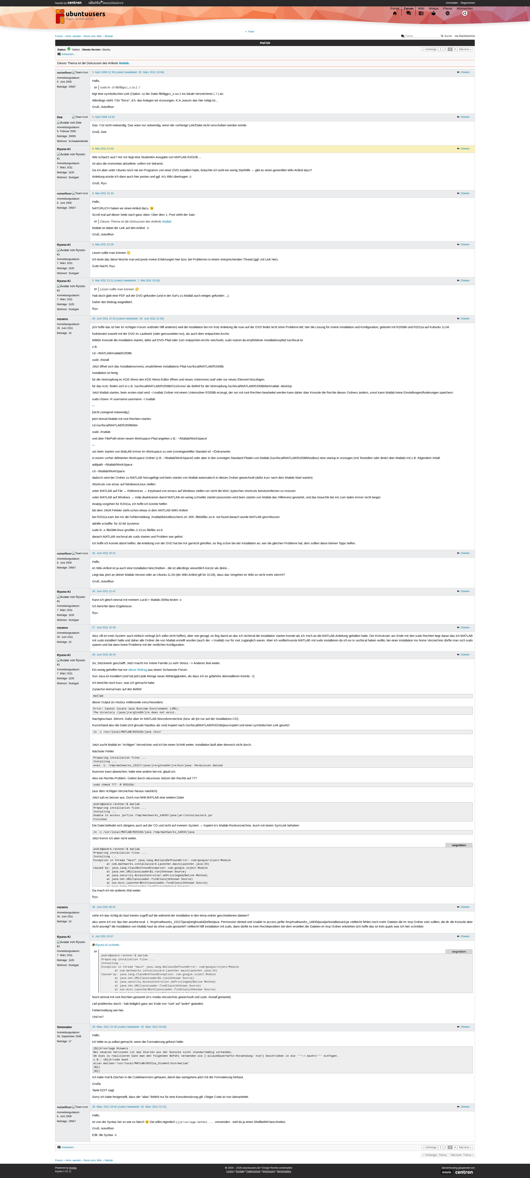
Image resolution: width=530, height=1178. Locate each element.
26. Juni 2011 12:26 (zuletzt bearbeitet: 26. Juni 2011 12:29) (128, 318)
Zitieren (465, 72)
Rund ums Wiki (93, 36)
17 (70, 1041)
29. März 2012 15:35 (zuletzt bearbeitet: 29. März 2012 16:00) (129, 1027)
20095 (72, 136)
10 (70, 333)
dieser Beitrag (137, 670)
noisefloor (64, 73)
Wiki (421, 8)
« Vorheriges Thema (435, 1155)
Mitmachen (465, 8)
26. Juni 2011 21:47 (104, 591)
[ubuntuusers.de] (81, 17)
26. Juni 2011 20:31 (104, 553)
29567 (72, 86)
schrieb (114, 945)
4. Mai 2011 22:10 (102, 193)
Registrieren (468, 3)
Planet (447, 8)
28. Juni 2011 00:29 (104, 654)
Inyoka (73, 1168)
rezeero (62, 319)
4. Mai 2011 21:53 (102, 148)
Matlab (109, 36)
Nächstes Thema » (462, 1155)
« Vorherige (429, 49)
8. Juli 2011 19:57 (102, 936)
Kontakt (240, 1171)
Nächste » (465, 49)
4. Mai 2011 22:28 (102, 244)
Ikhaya (433, 8)
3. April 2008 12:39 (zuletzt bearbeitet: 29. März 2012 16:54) (128, 72)
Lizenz (230, 1171)
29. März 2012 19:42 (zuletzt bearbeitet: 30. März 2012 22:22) (129, 1106)
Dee (60, 117)
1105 (71, 172)
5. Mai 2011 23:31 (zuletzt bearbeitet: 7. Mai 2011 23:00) (126, 280)
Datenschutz (253, 1171)
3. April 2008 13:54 (103, 117)
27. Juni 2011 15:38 (104, 627)
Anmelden (452, 3)
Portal (394, 8)
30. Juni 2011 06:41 (104, 907)
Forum (408, 8)
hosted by (61, 3)
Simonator (64, 1027)
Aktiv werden (73, 36)
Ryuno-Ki (64, 149)
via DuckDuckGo (465, 36)
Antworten (67, 54)
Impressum (269, 1171)
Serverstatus (284, 1171)
